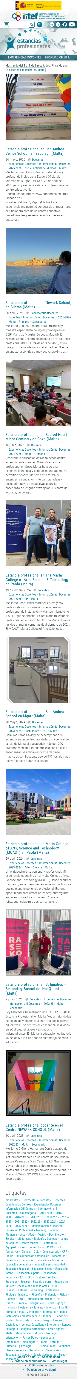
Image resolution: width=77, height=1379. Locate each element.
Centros (15, 1200)
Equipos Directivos (47, 1277)
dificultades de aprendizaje (32, 1256)
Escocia (25, 1282)
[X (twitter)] (58, 24)
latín (27, 1320)
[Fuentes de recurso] (39, 24)
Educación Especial (17, 1269)
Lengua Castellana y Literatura (40, 1324)
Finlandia (50, 1294)
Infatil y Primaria (29, 1312)
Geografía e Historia (42, 1303)
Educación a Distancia (50, 1260)
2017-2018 (37, 1217)
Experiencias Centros (18, 1204)
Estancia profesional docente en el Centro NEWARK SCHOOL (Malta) (34, 1127)
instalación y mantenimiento (23, 1316)
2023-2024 (15, 731)
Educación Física (42, 1269)
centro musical (30, 1243)
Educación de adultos (18, 1264)
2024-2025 (15, 454)
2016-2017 (21, 1217)
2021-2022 (21, 1221)
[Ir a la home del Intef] (38, 16)
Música (39, 1333)
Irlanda (47, 1316)
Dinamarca (58, 1256)
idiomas (51, 1307)
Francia (22, 1303)
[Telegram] (52, 24)
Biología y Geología (46, 1238)
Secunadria (52, 1350)
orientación (12, 1337)
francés (10, 1303)
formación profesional (40, 1299)
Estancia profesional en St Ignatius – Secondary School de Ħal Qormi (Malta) (36, 988)
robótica (21, 1350)
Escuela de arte (42, 1282)
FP (26, 599)
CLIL (36, 1251)
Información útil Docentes (54, 164)
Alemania (11, 1234)
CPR (64, 1251)
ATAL (31, 1234)
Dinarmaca (12, 1260)
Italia (19, 1320)
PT (36, 1346)
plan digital (29, 1342)
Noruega (51, 1333)
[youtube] (72, 24)
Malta (62, 168)
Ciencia (37, 867)
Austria (42, 1234)
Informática (49, 1312)
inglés (63, 1312)
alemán (54, 1230)
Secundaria (39, 322)
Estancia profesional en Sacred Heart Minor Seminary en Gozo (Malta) (36, 437)
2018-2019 (53, 1217)
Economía (27, 1260)
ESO (44, 731)
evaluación (52, 1290)
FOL (21, 1299)
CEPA (50, 1247)
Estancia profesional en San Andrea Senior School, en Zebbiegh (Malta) (35, 151)
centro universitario (32, 1247)
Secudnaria (36, 1350)
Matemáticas (23, 1333)
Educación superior (28, 1273)
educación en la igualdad (50, 1264)
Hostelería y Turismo (30, 1307)
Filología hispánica (17, 1294)
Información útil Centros (20, 1208)
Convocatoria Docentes (44, 313)
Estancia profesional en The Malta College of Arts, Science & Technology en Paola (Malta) (37, 579)
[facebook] (64, 24)
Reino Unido (48, 1346)
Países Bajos (30, 1337)
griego (61, 1303)
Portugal (55, 1342)
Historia (10, 1307)
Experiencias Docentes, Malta (26, 70)
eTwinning (36, 1290)
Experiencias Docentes (22, 164)
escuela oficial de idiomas (40, 168)
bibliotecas (24, 1238)
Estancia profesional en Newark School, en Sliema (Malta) (38, 305)
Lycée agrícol (56, 1329)
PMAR (43, 1342)
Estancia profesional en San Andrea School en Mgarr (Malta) (35, 714)
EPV (29, 1277)
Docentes (37, 159)
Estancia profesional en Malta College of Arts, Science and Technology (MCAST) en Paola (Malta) (37, 848)
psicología (25, 1346)
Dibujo (9, 1256)
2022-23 (48, 1003)
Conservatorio (50, 1251)
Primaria (24, 322)
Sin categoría (28, 1213)
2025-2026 (15, 168)
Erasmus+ (11, 1282)
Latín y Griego (41, 1320)
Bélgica (10, 1238)
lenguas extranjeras (33, 1329)
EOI (22, 1277)
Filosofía (37, 1294)
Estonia (22, 1290)
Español (10, 1290)
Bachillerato (32, 731)
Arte (27, 867)
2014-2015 (46, 1213)
